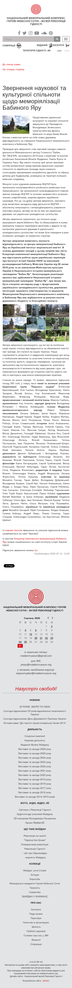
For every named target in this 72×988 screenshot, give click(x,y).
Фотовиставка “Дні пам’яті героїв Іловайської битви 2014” (35, 723)
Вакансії (36, 939)
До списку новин (11, 64)
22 (46, 638)
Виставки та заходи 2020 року (34, 775)
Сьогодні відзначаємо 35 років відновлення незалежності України (35, 712)
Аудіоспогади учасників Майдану (35, 814)
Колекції (34, 863)
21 (41, 638)
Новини (35, 700)
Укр (59, 50)
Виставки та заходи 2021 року (34, 770)
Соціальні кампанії (35, 736)
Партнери (36, 918)
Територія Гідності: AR (36, 50)
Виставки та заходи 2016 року (34, 792)
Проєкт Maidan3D (34, 822)
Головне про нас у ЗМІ (36, 935)
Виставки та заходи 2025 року (34, 753)
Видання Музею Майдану (35, 744)
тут (36, 550)
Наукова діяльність (34, 740)
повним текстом (13, 530)
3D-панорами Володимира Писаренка (35, 818)
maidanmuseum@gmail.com (36, 655)
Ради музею (36, 913)
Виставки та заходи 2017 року (34, 788)
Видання (42, 45)
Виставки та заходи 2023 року (34, 762)
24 (20, 642)
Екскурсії (58, 45)
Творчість (35, 887)
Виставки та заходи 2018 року (34, 783)
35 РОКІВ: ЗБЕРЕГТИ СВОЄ (34, 706)
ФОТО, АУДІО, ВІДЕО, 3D (34, 803)
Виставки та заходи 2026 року (34, 749)
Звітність (36, 926)
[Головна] (36, 9)
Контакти (36, 909)
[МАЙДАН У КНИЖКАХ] (34, 896)
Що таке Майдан (35, 829)
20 (35, 638)
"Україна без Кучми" (35, 840)
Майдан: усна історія (34, 870)
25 (25, 642)
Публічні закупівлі (36, 931)
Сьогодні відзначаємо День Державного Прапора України (34, 718)
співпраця (9, 45)
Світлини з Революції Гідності (35, 809)
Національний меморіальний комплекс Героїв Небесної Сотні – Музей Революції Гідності (36, 21)
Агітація (35, 874)
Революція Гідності (34, 848)
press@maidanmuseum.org (36, 664)
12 (30, 634)
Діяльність (34, 729)
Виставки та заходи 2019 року (34, 779)
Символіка (35, 892)
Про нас (36, 902)
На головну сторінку (13, 69)
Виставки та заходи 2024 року (34, 757)
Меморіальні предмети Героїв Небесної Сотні (35, 883)
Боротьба (35, 879)
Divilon (46, 980)
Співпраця (36, 944)
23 (51, 638)
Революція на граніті (35, 835)
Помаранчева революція (34, 844)
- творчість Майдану (35, 857)
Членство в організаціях (36, 922)
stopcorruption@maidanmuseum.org (36, 673)
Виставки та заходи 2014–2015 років (35, 796)
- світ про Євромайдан (34, 853)
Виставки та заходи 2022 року (34, 766)
